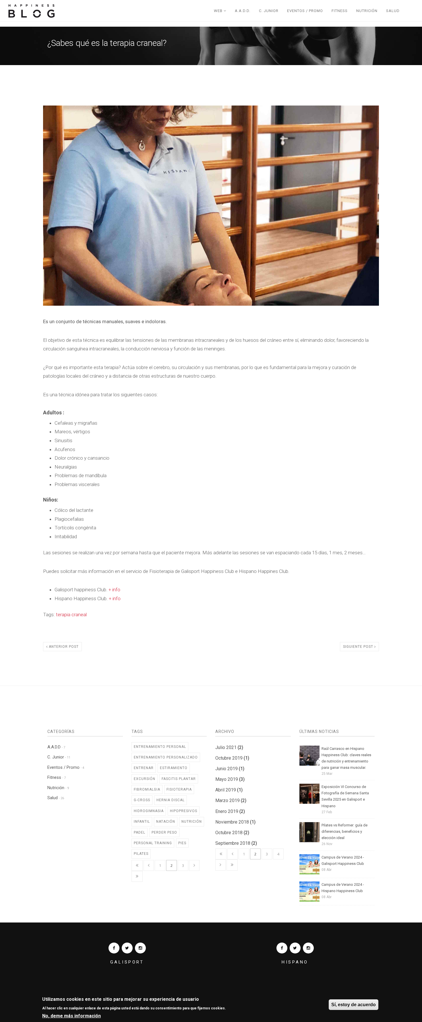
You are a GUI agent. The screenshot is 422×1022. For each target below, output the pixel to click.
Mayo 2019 (226, 779)
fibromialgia (147, 789)
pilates (141, 854)
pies (182, 843)
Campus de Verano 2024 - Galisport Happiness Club (343, 860)
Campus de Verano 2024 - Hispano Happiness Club (343, 887)
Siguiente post (358, 647)
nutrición (191, 822)
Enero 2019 (226, 811)
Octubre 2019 (229, 758)
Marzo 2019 (227, 800)
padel (139, 832)
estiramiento (173, 768)
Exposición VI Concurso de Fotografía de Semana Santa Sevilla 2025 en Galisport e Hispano (345, 796)
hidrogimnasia (149, 811)
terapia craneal (71, 614)
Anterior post (63, 647)
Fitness (340, 11)
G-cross (142, 800)
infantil (142, 822)
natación (165, 822)
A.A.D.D (56, 747)
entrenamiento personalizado (166, 757)
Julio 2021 (226, 747)
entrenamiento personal (160, 747)
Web (219, 11)
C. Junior (268, 11)
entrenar (144, 768)
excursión (144, 779)
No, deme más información (71, 1016)
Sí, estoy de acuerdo (353, 1004)
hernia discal (170, 800)
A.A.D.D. (242, 11)
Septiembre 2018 (232, 843)
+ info (114, 589)
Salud (393, 11)
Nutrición (367, 11)
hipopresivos (183, 811)
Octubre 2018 (229, 832)
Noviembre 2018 (232, 822)
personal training (153, 843)
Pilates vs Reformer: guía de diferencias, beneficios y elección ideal (344, 831)
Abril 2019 (225, 790)
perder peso (164, 832)
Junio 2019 (226, 768)
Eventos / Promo (305, 11)
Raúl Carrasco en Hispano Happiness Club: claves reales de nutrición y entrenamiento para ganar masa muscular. (346, 758)
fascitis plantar (179, 779)
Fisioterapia (179, 789)
